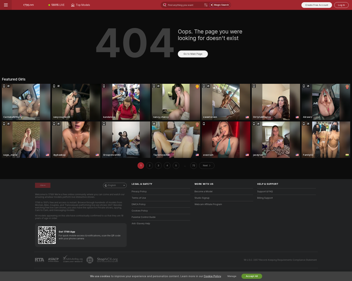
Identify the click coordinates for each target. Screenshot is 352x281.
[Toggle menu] (6, 5)
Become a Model (203, 191)
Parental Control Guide (143, 217)
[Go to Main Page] (28, 5)
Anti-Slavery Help (141, 223)
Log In (341, 5)
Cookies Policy (140, 210)
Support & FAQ (265, 191)
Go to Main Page (193, 54)
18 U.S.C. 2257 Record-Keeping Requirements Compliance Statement (280, 260)
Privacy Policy (139, 191)
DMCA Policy (139, 204)
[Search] (205, 5)
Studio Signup (202, 198)
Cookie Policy (212, 276)
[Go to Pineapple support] (90, 259)
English (112, 185)
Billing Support (265, 198)
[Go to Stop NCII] (108, 260)
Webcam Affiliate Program (208, 204)
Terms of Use (139, 198)
